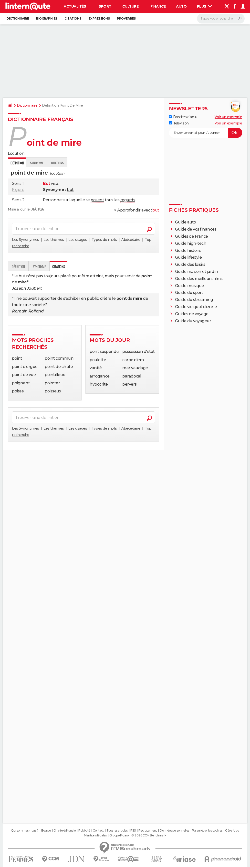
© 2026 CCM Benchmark (148, 835)
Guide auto (185, 222)
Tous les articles (116, 830)
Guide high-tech (191, 243)
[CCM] (50, 859)
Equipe (46, 830)
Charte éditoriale (64, 830)
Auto (181, 6)
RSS (133, 830)
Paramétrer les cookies (207, 830)
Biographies (46, 18)
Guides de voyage (191, 313)
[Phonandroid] (223, 859)
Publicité (84, 830)
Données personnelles (174, 830)
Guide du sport (189, 292)
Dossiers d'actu (184, 117)
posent (97, 200)
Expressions (99, 18)
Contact (98, 830)
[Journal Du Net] (76, 859)
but (70, 189)
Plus (202, 6)
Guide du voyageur (193, 321)
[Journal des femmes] (21, 859)
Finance (158, 6)
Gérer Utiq (232, 830)
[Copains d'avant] (128, 859)
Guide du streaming (194, 299)
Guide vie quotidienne (196, 306)
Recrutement (147, 830)
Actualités (75, 6)
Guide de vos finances (196, 229)
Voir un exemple (228, 117)
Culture (130, 6)
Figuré (18, 189)
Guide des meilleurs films (199, 278)
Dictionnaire (18, 18)
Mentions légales (95, 835)
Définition (18, 266)
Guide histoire (188, 250)
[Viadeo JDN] (156, 859)
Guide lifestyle (188, 257)
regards (127, 200)
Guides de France (191, 236)
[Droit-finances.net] (101, 859)
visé (54, 183)
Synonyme (36, 162)
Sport (105, 6)
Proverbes (126, 18)
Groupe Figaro (119, 835)
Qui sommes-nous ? (25, 830)
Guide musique (189, 285)
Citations (72, 18)
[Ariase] (185, 859)
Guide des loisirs (190, 264)
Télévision (180, 123)
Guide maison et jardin (196, 271)
